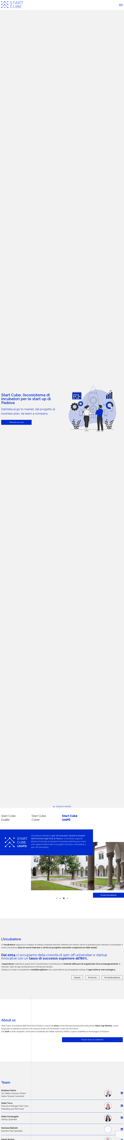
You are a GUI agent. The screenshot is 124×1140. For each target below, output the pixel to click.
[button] (56, 898)
